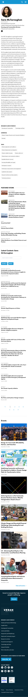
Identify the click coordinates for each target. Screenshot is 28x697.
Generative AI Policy (19, 689)
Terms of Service (9, 689)
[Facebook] (2, 671)
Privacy (2, 689)
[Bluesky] (5, 668)
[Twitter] (9, 671)
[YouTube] (5, 671)
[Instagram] (12, 668)
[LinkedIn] (2, 668)
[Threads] (9, 668)
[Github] (12, 671)
